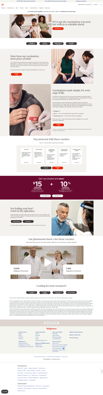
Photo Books (20, 388)
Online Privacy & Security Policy (59, 346)
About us (37, 333)
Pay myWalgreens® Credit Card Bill (26, 346)
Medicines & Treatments (23, 375)
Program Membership (23, 343)
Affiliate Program (38, 346)
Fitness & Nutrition (31, 370)
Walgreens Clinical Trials (74, 334)
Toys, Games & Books (22, 377)
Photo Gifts (35, 388)
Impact (36, 337)
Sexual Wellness (42, 375)
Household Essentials (42, 372)
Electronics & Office (22, 370)
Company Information (40, 332)
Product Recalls (55, 335)
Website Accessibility (56, 337)
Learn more (26, 162)
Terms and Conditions (57, 332)
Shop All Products (21, 390)
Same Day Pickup (42, 388)
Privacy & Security (56, 341)
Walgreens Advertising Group (76, 332)
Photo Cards (38, 386)
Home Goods (20, 372)
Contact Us (20, 338)
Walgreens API (38, 344)
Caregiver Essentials (32, 368)
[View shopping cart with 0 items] (101, 4)
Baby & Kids (20, 368)
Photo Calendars (27, 388)
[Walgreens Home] (2, 4)
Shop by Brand (32, 380)
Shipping (20, 333)
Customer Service (22, 332)
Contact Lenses (41, 368)
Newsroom (37, 335)
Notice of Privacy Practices (40, 356)
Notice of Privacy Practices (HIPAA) (59, 344)
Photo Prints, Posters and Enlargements (26, 386)
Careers (37, 338)
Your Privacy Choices (57, 348)
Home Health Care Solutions (30, 372)
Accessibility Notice (56, 338)
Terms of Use (64, 356)
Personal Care (35, 375)
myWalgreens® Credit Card (24, 344)
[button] (96, 4)
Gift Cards (38, 370)
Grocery (43, 370)
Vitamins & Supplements (33, 377)
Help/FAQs (20, 337)
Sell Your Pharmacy (73, 337)
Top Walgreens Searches (23, 380)
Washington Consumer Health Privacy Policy (58, 350)
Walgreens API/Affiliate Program (42, 343)
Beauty (25, 368)
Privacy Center (55, 343)
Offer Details (55, 333)
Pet (29, 375)
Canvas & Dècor (45, 386)
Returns (20, 335)
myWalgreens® (21, 341)
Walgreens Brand (43, 377)
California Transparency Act (41, 340)
